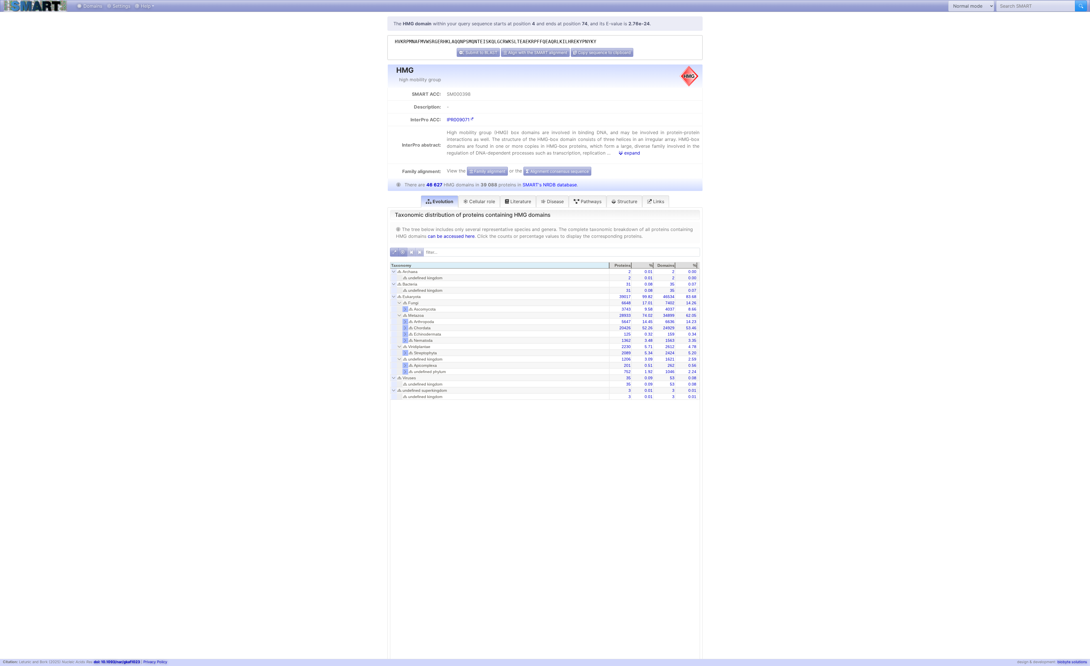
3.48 (649, 340)
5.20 (692, 353)
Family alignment (489, 171)
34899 (668, 315)
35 (672, 284)
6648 (626, 303)
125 (627, 334)
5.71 (649, 346)
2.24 (692, 371)
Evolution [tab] (442, 201)
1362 (626, 340)
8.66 (692, 309)
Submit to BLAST (480, 52)
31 (628, 284)
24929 (668, 328)
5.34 (649, 353)
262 (671, 365)
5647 (626, 321)
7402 (669, 303)
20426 (625, 328)
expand (631, 153)
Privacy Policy (155, 662)
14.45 (647, 321)
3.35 (692, 340)
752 (627, 371)
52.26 (647, 328)
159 (671, 334)
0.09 (649, 378)
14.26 (691, 303)
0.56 (692, 365)
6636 (669, 321)
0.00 (692, 271)
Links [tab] (658, 201)
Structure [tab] (626, 201)
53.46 (691, 328)
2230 (626, 346)
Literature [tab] (520, 201)
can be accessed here (451, 236)
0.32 (649, 334)
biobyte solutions (1072, 662)
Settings (120, 6)
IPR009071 (458, 119)
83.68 (691, 296)
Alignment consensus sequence (559, 171)
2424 (669, 353)
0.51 (649, 365)
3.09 (649, 359)
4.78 (692, 346)
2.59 (692, 359)
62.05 (691, 315)
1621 (669, 359)
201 (627, 365)
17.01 (647, 303)
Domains (92, 6)
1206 (626, 359)
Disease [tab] (555, 201)
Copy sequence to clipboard (604, 52)
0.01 (649, 271)
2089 (626, 353)
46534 (668, 296)
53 (672, 378)
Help (145, 6)
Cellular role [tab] (481, 201)
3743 (626, 309)
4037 (669, 309)
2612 (669, 346)
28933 (625, 315)
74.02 (647, 315)
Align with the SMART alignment (537, 52)
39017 (625, 296)
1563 (669, 340)
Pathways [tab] (590, 201)
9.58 (649, 309)
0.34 (692, 334)
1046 (669, 371)
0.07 (692, 284)
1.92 (649, 371)
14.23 (691, 321)
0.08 (649, 284)
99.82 (647, 296)
